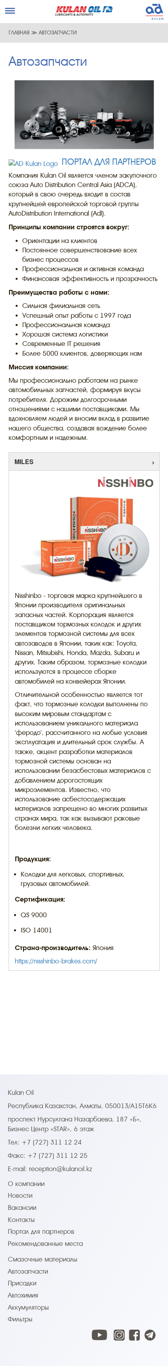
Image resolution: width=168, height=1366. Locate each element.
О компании (26, 1184)
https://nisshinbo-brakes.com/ (56, 961)
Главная (19, 32)
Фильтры (20, 1319)
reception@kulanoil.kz (60, 1169)
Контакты (21, 1220)
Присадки (22, 1283)
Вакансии (22, 1207)
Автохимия (23, 1295)
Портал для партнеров (41, 1231)
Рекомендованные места (45, 1243)
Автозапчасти (28, 1271)
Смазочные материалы (42, 1259)
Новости (20, 1195)
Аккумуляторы (28, 1307)
